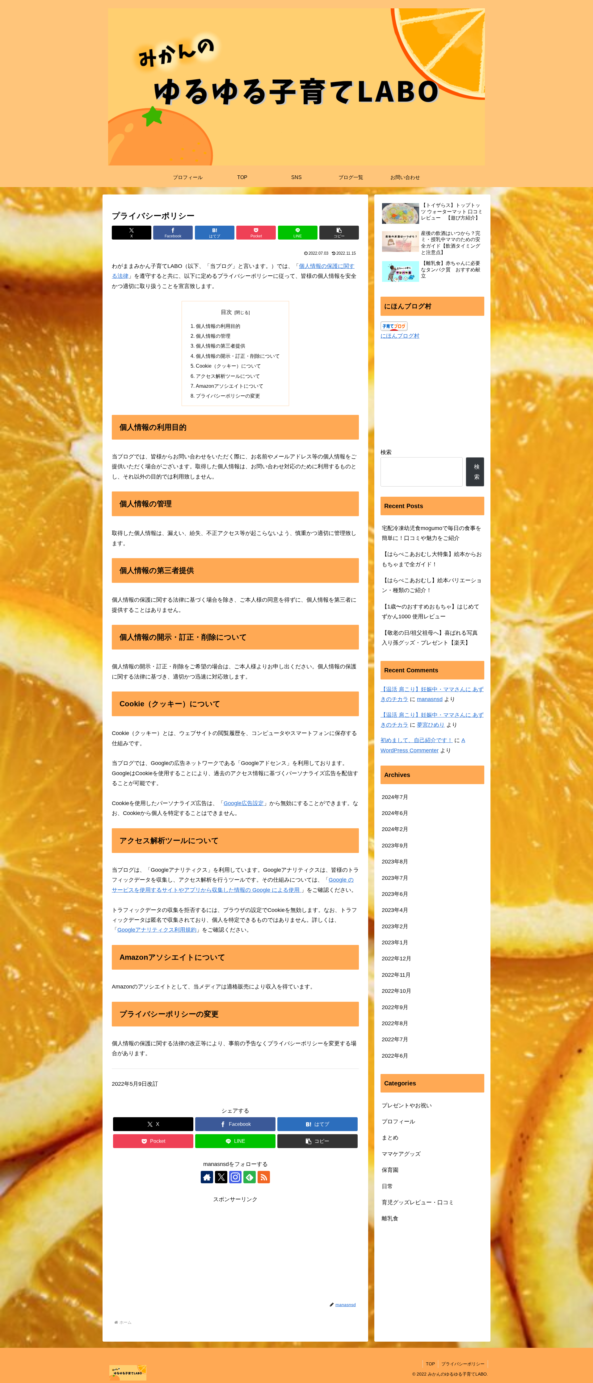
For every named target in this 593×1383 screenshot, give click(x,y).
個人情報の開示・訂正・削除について (238, 356)
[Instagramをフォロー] (235, 1177)
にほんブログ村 (400, 336)
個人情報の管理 (213, 336)
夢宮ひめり (431, 725)
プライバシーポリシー (463, 1363)
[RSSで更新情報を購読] (264, 1177)
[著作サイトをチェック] (207, 1177)
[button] (339, 233)
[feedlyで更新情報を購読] (249, 1177)
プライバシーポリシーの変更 (228, 396)
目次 (226, 312)
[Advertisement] (235, 1248)
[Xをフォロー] (221, 1177)
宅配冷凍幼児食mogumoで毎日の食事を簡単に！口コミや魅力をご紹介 (431, 533)
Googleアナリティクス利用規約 (156, 930)
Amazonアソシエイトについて (229, 386)
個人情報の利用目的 (218, 326)
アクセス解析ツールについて (228, 376)
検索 (386, 452)
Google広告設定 (244, 803)
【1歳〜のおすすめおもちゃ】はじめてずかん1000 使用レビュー (430, 612)
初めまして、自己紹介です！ (417, 740)
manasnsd (430, 699)
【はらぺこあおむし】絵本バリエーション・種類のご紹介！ (432, 585)
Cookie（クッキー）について (228, 366)
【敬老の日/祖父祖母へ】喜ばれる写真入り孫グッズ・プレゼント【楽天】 (430, 638)
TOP (430, 1363)
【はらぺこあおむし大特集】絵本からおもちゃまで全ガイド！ (432, 559)
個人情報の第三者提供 (220, 346)
